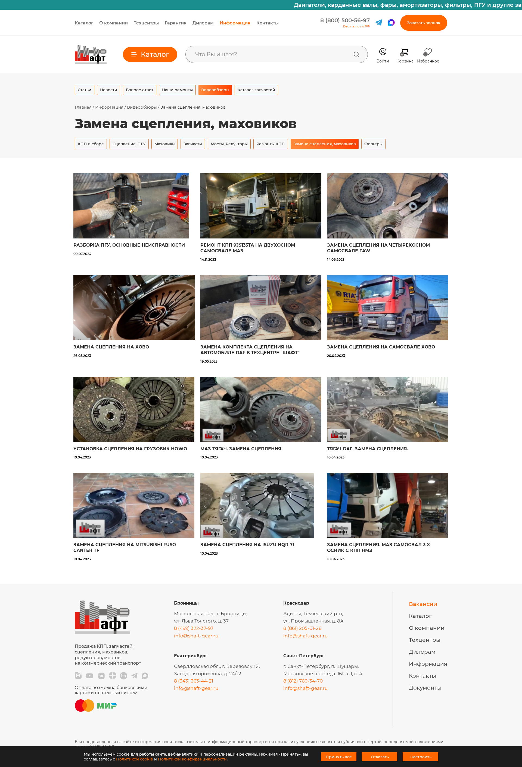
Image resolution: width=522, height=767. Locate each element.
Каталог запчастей (256, 89)
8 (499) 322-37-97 (193, 628)
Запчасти (193, 144)
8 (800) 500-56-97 (345, 20)
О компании (113, 23)
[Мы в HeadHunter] (123, 676)
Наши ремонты (177, 89)
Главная (83, 107)
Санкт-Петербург (303, 655)
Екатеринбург (190, 655)
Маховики (164, 144)
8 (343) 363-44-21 (193, 681)
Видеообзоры (215, 89)
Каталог (84, 23)
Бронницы (186, 603)
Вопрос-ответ (139, 89)
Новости (108, 89)
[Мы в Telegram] (134, 676)
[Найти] (356, 54)
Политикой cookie (134, 759)
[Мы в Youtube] (90, 676)
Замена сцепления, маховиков (324, 144)
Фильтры (373, 144)
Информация (235, 23)
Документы (425, 687)
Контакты (267, 23)
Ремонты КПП (270, 144)
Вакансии (423, 604)
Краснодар (296, 603)
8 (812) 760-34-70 (303, 681)
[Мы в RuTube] (78, 676)
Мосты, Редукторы (229, 144)
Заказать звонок (423, 22)
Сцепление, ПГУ (129, 144)
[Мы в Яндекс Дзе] (112, 676)
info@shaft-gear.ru (196, 636)
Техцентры (146, 23)
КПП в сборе (91, 144)
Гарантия (176, 23)
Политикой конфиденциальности (192, 759)
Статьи (84, 89)
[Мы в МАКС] (145, 676)
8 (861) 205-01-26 (302, 628)
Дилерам (203, 23)
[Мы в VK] (101, 676)
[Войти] (383, 51)
